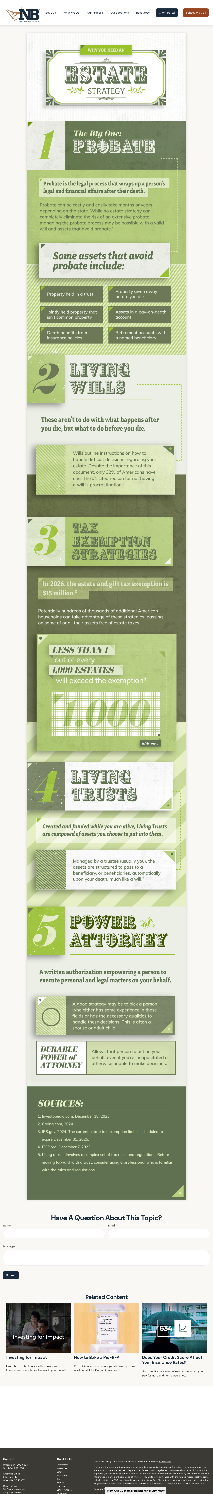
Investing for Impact (26, 1357)
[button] (49, 12)
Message (9, 1246)
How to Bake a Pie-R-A (97, 1357)
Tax (58, 1479)
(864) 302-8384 (19, 1464)
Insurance (62, 1475)
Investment (62, 1468)
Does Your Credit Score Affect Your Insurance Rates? (172, 1360)
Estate (60, 1471)
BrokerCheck (165, 1461)
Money (60, 1482)
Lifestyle (61, 1486)
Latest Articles (64, 1489)
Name (7, 1225)
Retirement (62, 1464)
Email (111, 1225)
